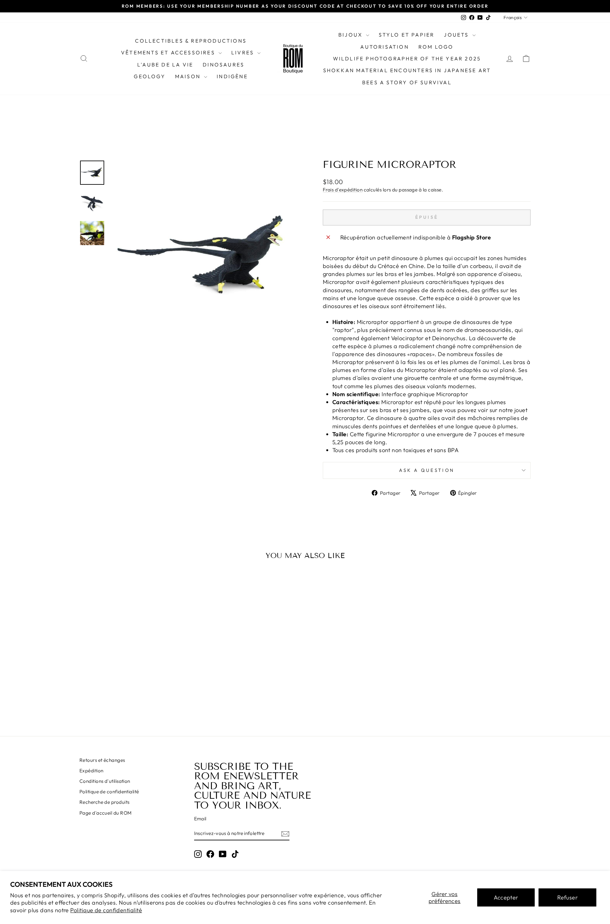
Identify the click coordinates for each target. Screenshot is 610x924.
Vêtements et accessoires (169, 52)
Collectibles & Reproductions (191, 41)
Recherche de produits (104, 802)
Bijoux (351, 34)
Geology (149, 76)
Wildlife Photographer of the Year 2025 (407, 58)
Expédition (91, 771)
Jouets (457, 34)
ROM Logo (436, 47)
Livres (243, 52)
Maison (188, 76)
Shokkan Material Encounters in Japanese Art (407, 70)
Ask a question (426, 470)
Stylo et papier (406, 34)
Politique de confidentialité (106, 910)
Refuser (567, 897)
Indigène (232, 76)
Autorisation (384, 47)
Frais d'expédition (343, 190)
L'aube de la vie (165, 64)
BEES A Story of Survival (407, 82)
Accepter (506, 897)
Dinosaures (223, 64)
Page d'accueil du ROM (105, 813)
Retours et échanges (102, 760)
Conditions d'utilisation (104, 781)
